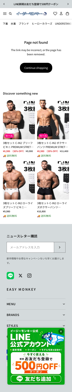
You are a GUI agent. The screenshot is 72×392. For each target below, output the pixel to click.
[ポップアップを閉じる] (61, 331)
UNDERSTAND (63, 23)
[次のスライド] (68, 4)
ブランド (24, 23)
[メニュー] (5, 13)
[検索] (10, 14)
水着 (13, 23)
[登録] (59, 247)
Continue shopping (36, 68)
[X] (20, 276)
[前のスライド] (4, 4)
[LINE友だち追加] (36, 356)
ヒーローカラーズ (42, 23)
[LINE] (10, 275)
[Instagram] (29, 275)
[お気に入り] (54, 14)
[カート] (68, 14)
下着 (5, 23)
